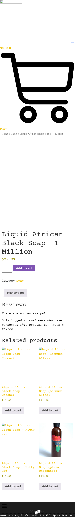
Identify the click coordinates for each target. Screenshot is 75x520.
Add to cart (24, 268)
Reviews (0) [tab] (15, 292)
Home (5, 134)
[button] (72, 43)
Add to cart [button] (13, 410)
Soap (14, 134)
